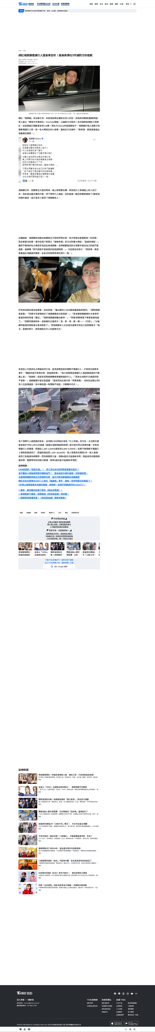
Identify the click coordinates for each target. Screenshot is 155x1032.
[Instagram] (128, 994)
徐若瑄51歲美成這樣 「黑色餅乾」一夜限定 (39, 11)
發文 (59, 513)
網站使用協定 (106, 1009)
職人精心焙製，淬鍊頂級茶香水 (59, 524)
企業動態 (119, 1006)
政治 (106, 4)
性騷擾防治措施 (107, 1006)
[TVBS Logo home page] (26, 4)
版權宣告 (105, 1012)
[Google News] (136, 994)
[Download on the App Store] (117, 1023)
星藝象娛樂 (120, 1015)
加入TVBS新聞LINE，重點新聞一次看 (59, 563)
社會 (121, 4)
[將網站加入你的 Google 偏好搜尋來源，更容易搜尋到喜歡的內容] (59, 566)
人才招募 (119, 1009)
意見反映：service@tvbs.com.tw (28, 1003)
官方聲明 (131, 1012)
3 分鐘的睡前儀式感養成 (59, 527)
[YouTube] (132, 994)
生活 (101, 4)
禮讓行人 (52, 513)
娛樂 (111, 4)
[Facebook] (115, 994)
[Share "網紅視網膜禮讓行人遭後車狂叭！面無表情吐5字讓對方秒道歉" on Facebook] (29, 1029)
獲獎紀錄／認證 (133, 1015)
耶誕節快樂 (75, 513)
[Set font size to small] (126, 1029)
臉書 (21, 513)
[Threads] (123, 994)
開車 (35, 513)
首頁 (91, 4)
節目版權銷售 (132, 1003)
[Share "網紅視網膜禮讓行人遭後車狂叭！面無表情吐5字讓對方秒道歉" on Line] (21, 1029)
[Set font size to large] (134, 1029)
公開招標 (131, 1006)
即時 (96, 4)
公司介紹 (119, 1003)
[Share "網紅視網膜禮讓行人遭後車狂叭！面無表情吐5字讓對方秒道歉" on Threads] (25, 1029)
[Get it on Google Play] (131, 1023)
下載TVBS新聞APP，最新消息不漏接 (59, 560)
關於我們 (90, 1003)
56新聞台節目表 (92, 1006)
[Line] (119, 994)
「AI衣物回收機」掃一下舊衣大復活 (59, 538)
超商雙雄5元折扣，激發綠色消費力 (59, 533)
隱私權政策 (105, 1003)
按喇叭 (43, 513)
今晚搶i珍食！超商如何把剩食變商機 (59, 536)
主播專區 (119, 1012)
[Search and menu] (134, 4)
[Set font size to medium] (130, 1029)
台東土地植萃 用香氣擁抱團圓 (59, 522)
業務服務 (131, 1009)
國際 (116, 4)
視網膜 (28, 513)
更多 (128, 4)
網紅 (66, 513)
